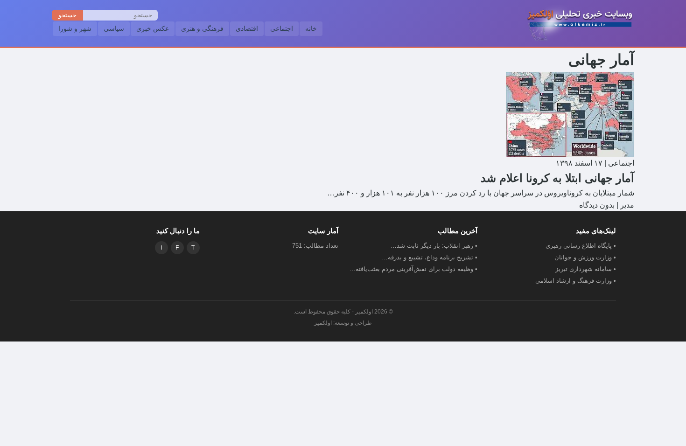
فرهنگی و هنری (202, 28)
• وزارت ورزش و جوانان (585, 257)
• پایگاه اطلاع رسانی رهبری (581, 245)
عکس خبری (152, 28)
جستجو (67, 15)
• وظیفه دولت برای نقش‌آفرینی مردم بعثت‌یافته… (413, 268)
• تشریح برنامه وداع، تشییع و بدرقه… (429, 257)
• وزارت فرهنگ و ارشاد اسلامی (575, 280)
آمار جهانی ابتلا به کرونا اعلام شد (557, 178)
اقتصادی (247, 28)
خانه (311, 28)
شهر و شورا (74, 28)
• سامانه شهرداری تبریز (585, 268)
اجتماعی (281, 28)
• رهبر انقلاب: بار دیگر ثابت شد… (434, 245)
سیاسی (114, 28)
